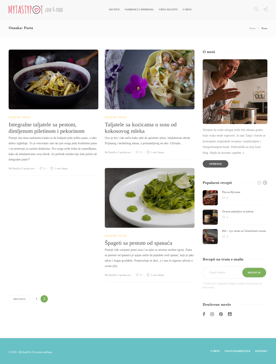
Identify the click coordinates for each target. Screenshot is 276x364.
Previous (19, 299)
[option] (235, 217)
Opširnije (215, 164)
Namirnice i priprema (139, 9)
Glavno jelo (20, 117)
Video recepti (168, 9)
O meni (187, 9)
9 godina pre (28, 168)
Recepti (114, 9)
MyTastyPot (14, 168)
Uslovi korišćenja (237, 351)
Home (253, 28)
